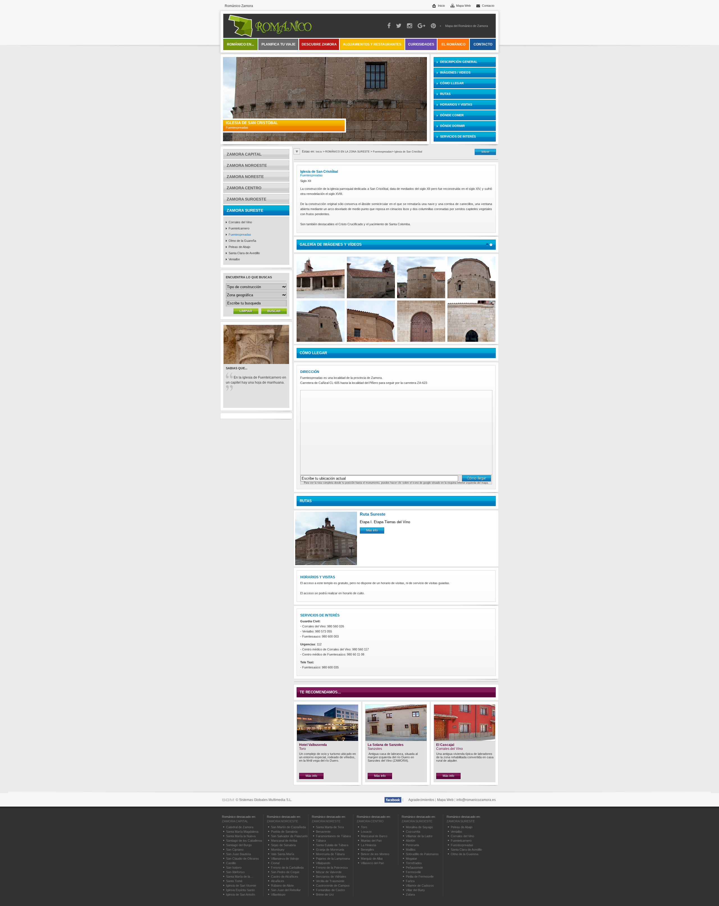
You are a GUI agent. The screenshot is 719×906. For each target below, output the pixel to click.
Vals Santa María (282, 854)
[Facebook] (393, 800)
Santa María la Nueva (241, 836)
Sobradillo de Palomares (422, 854)
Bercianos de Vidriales (331, 876)
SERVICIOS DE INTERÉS (458, 136)
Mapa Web (463, 5)
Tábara (321, 840)
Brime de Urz (325, 894)
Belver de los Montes (375, 854)
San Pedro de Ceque (285, 872)
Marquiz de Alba (372, 858)
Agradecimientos (421, 800)
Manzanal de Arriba (284, 840)
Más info (372, 530)
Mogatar (411, 858)
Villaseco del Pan (372, 863)
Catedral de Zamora (239, 827)
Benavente (323, 831)
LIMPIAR (246, 311)
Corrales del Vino (240, 222)
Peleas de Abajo (239, 247)
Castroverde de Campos (333, 885)
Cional (275, 863)
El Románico (453, 44)
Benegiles (367, 849)
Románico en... (240, 44)
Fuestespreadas (462, 845)
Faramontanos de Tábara (333, 836)
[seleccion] (487, 244)
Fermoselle (413, 872)
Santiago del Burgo (239, 845)
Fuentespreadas (240, 234)
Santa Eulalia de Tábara (332, 845)
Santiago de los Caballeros (244, 840)
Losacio (366, 831)
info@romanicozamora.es (476, 800)
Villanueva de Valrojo (285, 858)
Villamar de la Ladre (419, 836)
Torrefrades (414, 863)
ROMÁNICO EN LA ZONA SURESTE (347, 151)
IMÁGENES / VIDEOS (455, 72)
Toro (364, 827)
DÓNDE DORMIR (452, 126)
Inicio (441, 5)
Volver (485, 151)
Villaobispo (278, 894)
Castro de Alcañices (284, 876)
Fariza (410, 881)
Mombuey (278, 849)
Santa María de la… (239, 876)
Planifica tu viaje (278, 44)
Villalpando (323, 863)
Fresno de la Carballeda (287, 867)
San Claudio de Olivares (242, 858)
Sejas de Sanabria (283, 845)
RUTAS (445, 93)
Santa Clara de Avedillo (244, 253)
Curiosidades (421, 44)
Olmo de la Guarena (464, 854)
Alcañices (277, 881)
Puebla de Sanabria (284, 831)
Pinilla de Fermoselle (420, 876)
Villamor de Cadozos (420, 885)
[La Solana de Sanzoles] (396, 740)
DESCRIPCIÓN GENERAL (458, 61)
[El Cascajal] (464, 740)
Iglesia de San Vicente (241, 885)
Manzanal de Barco (374, 836)
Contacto (488, 5)
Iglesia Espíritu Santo (240, 890)
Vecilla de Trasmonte (330, 881)
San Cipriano (235, 849)
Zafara (410, 894)
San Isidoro (234, 867)
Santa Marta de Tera (330, 827)
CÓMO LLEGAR (452, 83)
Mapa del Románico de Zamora (466, 26)
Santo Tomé (234, 881)
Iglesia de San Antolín (240, 894)
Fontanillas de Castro (330, 890)
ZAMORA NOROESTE (247, 165)
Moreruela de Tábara (330, 854)
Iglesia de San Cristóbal (408, 151)
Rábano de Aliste (282, 885)
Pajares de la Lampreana (333, 858)
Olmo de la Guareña (242, 240)
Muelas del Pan (371, 840)
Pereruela (412, 845)
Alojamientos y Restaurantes (372, 44)
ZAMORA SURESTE (245, 210)
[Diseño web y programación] (228, 799)
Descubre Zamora (319, 44)
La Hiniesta (368, 845)
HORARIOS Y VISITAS (456, 104)
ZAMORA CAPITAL (244, 154)
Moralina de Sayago (419, 827)
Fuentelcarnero (239, 228)
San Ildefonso (235, 872)
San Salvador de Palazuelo (289, 836)
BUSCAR (274, 311)
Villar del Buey (415, 890)
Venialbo (234, 259)
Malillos (411, 849)
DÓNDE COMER (452, 115)
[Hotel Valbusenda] (327, 740)
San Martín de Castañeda (288, 827)
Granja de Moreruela (330, 849)
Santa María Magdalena (242, 831)
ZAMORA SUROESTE (246, 199)
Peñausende (414, 867)
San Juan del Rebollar (286, 890)
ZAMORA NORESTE (245, 176)
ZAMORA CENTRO (244, 188)
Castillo (231, 863)
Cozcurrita (413, 831)
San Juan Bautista (238, 854)
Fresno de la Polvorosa (332, 867)
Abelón (410, 840)
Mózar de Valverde (329, 872)
